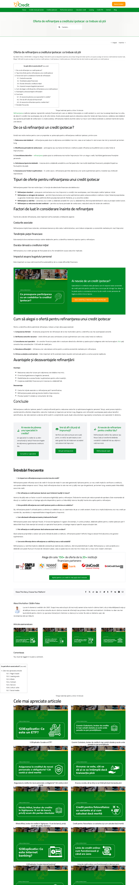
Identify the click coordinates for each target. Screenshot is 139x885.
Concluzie (19, 94)
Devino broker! (118, 4)
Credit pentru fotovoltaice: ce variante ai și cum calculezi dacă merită (98, 823)
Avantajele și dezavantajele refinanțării (28, 91)
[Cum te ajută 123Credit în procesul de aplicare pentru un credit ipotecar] (26, 629)
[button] (17, 566)
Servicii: (11, 684)
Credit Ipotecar (54, 59)
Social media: (13, 690)
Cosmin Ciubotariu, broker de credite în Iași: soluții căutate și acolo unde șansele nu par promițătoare (98, 743)
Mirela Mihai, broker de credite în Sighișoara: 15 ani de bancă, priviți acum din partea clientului (41, 824)
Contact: (11, 681)
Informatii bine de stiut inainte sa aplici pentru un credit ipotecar (90, 59)
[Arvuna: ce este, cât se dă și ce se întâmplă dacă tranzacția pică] (98, 763)
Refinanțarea (18, 113)
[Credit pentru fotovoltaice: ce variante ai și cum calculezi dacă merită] (98, 804)
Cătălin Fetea (19, 57)
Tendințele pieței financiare (27, 80)
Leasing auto (12, 676)
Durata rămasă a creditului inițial (29, 83)
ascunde (45, 66)
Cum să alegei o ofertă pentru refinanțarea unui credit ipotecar (36, 88)
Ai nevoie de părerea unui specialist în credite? (34, 96)
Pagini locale (12, 673)
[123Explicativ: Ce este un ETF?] (41, 722)
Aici (119, 341)
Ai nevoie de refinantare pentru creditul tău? (33, 102)
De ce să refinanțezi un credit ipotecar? (28, 70)
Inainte (121, 42)
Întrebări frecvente (22, 104)
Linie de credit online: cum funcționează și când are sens (98, 864)
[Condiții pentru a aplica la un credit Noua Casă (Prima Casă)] (84, 629)
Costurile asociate (24, 78)
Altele (10, 679)
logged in (26, 656)
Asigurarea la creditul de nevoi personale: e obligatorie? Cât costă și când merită (41, 784)
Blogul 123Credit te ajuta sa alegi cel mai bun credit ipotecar (31, 59)
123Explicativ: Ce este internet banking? (41, 864)
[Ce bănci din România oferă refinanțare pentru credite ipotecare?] (113, 629)
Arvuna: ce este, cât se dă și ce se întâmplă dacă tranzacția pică (98, 783)
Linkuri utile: (12, 687)
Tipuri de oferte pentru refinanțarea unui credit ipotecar (34, 72)
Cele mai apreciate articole (11, 670)
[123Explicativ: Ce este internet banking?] (41, 844)
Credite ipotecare (65, 59)
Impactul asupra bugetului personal (30, 86)
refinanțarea (38, 155)
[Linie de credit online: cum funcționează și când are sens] (98, 844)
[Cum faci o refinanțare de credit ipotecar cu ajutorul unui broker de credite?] (55, 629)
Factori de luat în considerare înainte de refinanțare (32, 75)
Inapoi (115, 42)
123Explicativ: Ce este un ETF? (41, 742)
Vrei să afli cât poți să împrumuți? (29, 99)
